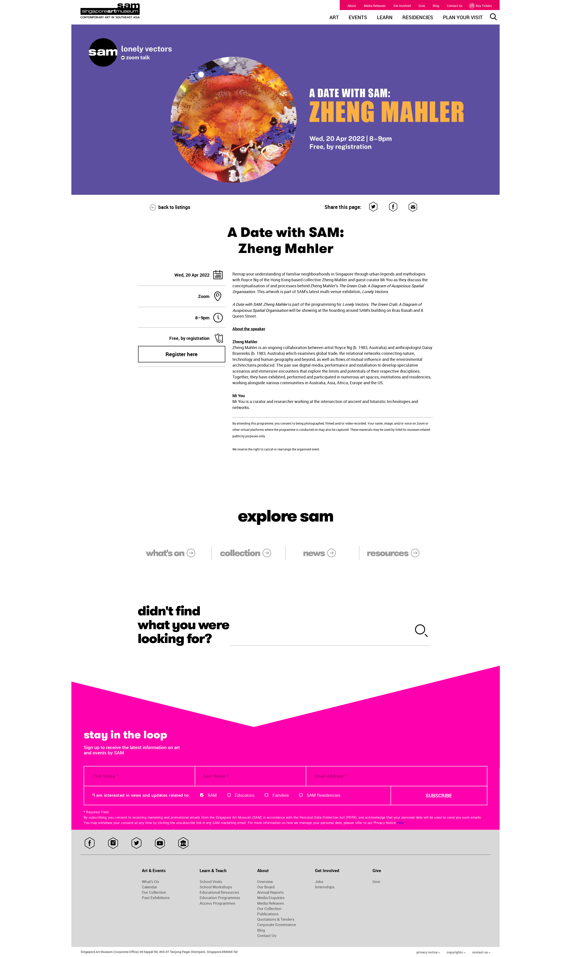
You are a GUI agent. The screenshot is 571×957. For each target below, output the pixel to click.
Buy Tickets (484, 6)
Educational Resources (219, 892)
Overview (265, 881)
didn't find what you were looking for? (183, 624)
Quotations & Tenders (275, 919)
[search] (421, 631)
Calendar (149, 887)
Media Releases (375, 6)
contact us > (481, 952)
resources (387, 552)
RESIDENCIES (417, 18)
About (352, 6)
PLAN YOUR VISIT (463, 18)
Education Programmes (220, 897)
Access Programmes (217, 903)
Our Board (266, 887)
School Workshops (216, 887)
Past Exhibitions (156, 897)
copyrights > (456, 952)
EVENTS (358, 18)
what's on (165, 552)
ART (334, 18)
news (314, 552)
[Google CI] (183, 843)
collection (240, 552)
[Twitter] (373, 207)
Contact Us (454, 6)
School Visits (211, 881)
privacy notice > (428, 952)
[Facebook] (393, 207)
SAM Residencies (323, 795)
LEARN (385, 18)
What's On (150, 881)
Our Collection (154, 892)
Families (281, 795)
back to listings (174, 207)
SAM (212, 795)
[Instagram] (113, 843)
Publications (268, 914)
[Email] (413, 207)
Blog (436, 6)
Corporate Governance (276, 924)
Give (422, 6)
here (400, 822)
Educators (244, 795)
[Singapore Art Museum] (133, 10)
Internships (325, 887)
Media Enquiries (271, 897)
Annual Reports (270, 892)
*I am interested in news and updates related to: (141, 795)
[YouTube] (160, 843)
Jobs (319, 881)
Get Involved (402, 6)
